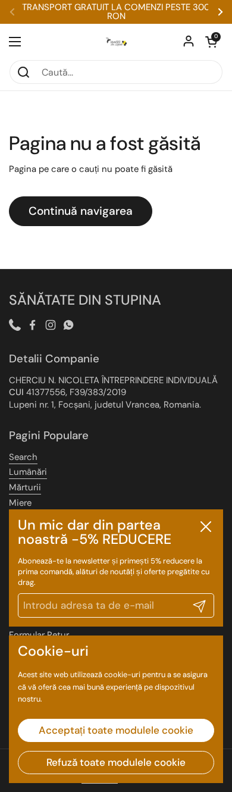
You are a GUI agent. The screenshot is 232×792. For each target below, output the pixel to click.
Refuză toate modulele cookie (116, 762)
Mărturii (25, 487)
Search (23, 457)
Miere (20, 503)
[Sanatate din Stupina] (116, 42)
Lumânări (28, 472)
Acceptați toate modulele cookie (116, 730)
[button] (211, 42)
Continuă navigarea (81, 211)
